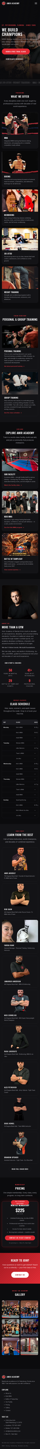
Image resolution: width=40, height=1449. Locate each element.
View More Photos (20, 1363)
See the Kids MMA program (13, 527)
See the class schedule (12, 413)
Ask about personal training (13, 366)
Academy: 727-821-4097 (13, 1425)
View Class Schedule (14, 59)
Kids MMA (9, 1396)
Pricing (8, 1405)
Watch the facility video (12, 485)
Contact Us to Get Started (20, 1238)
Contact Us (20, 1275)
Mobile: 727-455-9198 (12, 1428)
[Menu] (36, 3)
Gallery (8, 1407)
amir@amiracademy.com (13, 1431)
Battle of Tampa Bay (12, 1399)
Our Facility (9, 1402)
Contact (8, 1410)
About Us (8, 1393)
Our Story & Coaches (13, 663)
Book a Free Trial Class (16, 51)
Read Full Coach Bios (20, 1169)
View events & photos (11, 569)
